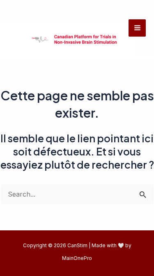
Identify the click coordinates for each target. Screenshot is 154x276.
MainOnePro (77, 258)
